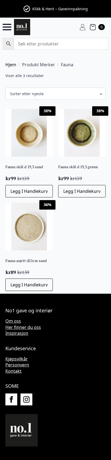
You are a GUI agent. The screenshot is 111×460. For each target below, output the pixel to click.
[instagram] (26, 399)
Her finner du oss (23, 327)
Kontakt (13, 371)
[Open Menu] (7, 27)
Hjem (10, 65)
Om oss (13, 321)
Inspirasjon (16, 333)
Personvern (17, 365)
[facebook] (11, 399)
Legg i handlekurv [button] (29, 191)
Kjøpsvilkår (16, 359)
